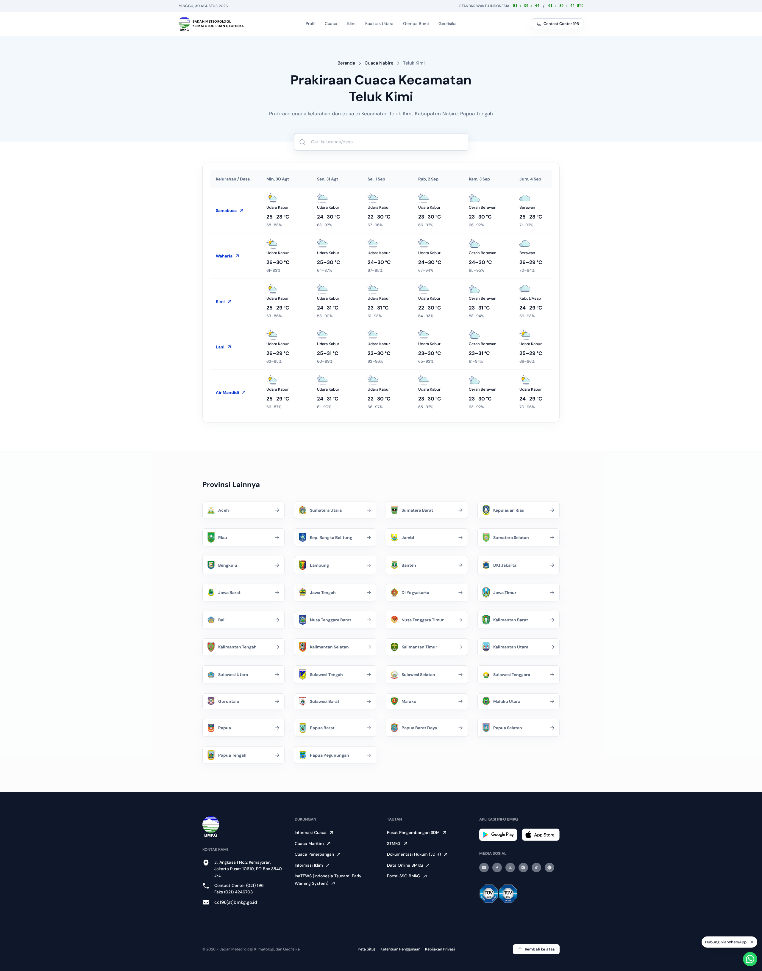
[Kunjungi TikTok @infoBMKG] (536, 867)
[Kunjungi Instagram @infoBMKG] (523, 867)
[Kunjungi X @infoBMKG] (510, 867)
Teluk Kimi (414, 63)
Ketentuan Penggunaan (400, 949)
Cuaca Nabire (379, 63)
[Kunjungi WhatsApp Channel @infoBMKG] (549, 867)
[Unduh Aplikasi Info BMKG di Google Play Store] (498, 835)
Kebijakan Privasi (440, 949)
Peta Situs (367, 949)
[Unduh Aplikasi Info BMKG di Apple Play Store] (541, 835)
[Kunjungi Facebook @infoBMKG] (497, 867)
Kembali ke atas (540, 949)
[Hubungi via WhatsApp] (750, 959)
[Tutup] (752, 942)
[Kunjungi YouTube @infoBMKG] (484, 867)
